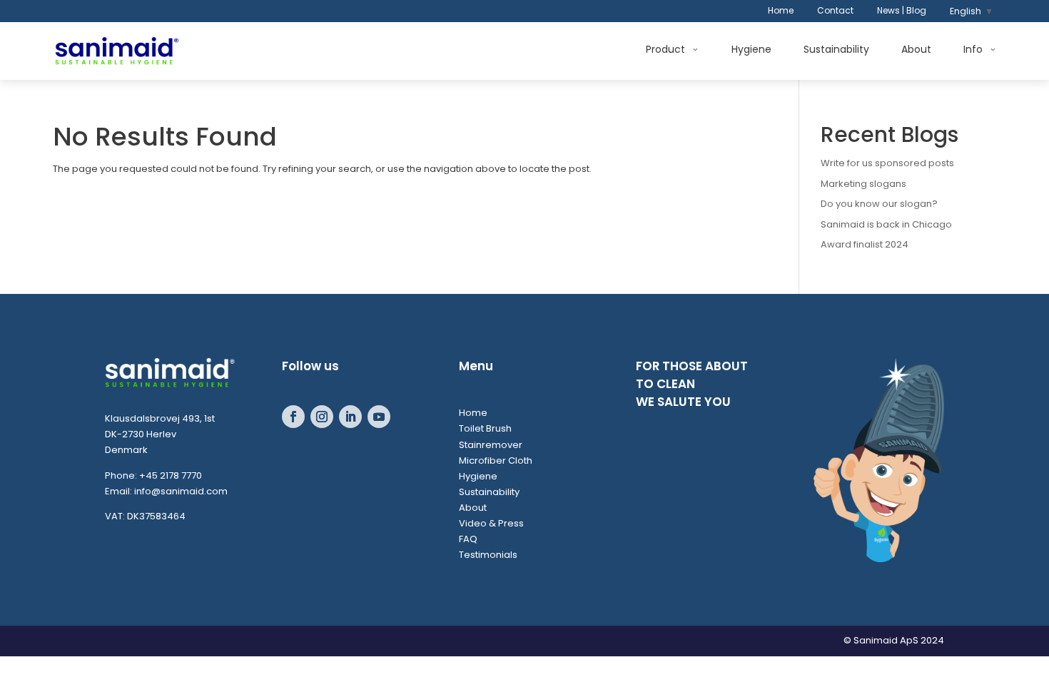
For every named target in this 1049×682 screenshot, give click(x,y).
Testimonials (488, 554)
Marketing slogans (863, 183)
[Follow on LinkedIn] (350, 416)
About (916, 50)
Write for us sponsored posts (887, 163)
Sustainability (836, 50)
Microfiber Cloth (495, 460)
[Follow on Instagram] (321, 416)
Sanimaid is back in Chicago (886, 224)
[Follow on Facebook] (293, 416)
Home (781, 11)
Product (665, 50)
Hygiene (751, 50)
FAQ (468, 539)
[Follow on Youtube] (379, 416)
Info (973, 50)
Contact (835, 11)
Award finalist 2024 (864, 244)
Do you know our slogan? (879, 203)
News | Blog (901, 11)
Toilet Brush (485, 428)
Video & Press (491, 523)
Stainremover (490, 445)
